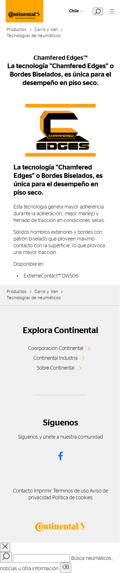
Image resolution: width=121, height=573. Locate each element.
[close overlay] (5, 547)
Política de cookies (72, 497)
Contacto (23, 491)
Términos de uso (71, 491)
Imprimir (43, 491)
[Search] (6, 557)
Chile (74, 11)
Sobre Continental (56, 368)
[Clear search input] (65, 568)
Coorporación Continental (55, 348)
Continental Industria (55, 358)
